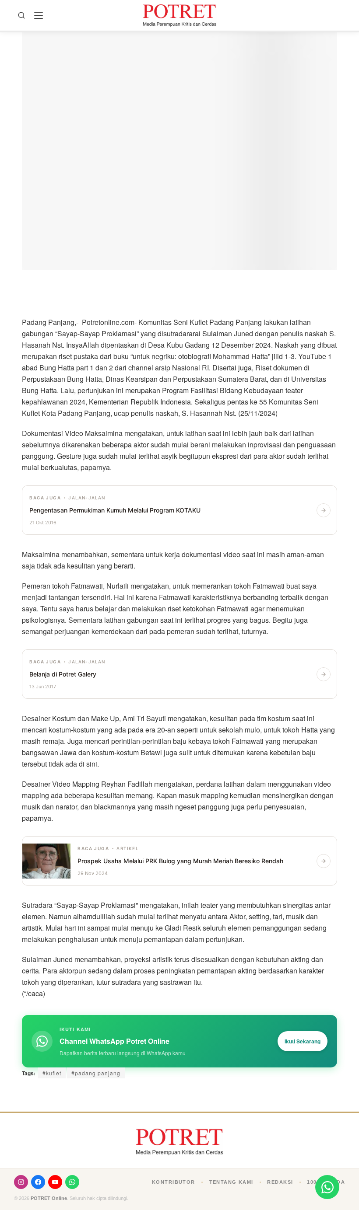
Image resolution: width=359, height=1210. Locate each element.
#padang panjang (95, 1073)
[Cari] (21, 15)
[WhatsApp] (72, 1182)
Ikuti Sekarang (302, 1041)
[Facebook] (38, 1182)
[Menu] (38, 15)
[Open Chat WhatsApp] (327, 1187)
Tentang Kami (231, 1182)
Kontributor (173, 1182)
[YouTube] (55, 1182)
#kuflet (51, 1073)
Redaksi (280, 1182)
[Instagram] (21, 1182)
